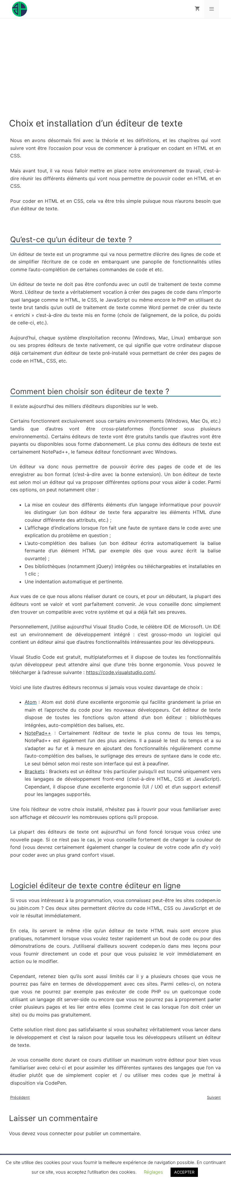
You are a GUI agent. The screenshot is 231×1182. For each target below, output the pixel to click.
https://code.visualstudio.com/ (120, 672)
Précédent (20, 1097)
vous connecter (54, 1133)
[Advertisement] (115, 73)
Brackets (35, 771)
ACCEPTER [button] (184, 1172)
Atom (31, 702)
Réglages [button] (153, 1172)
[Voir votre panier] (197, 9)
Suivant (214, 1097)
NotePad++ (38, 733)
